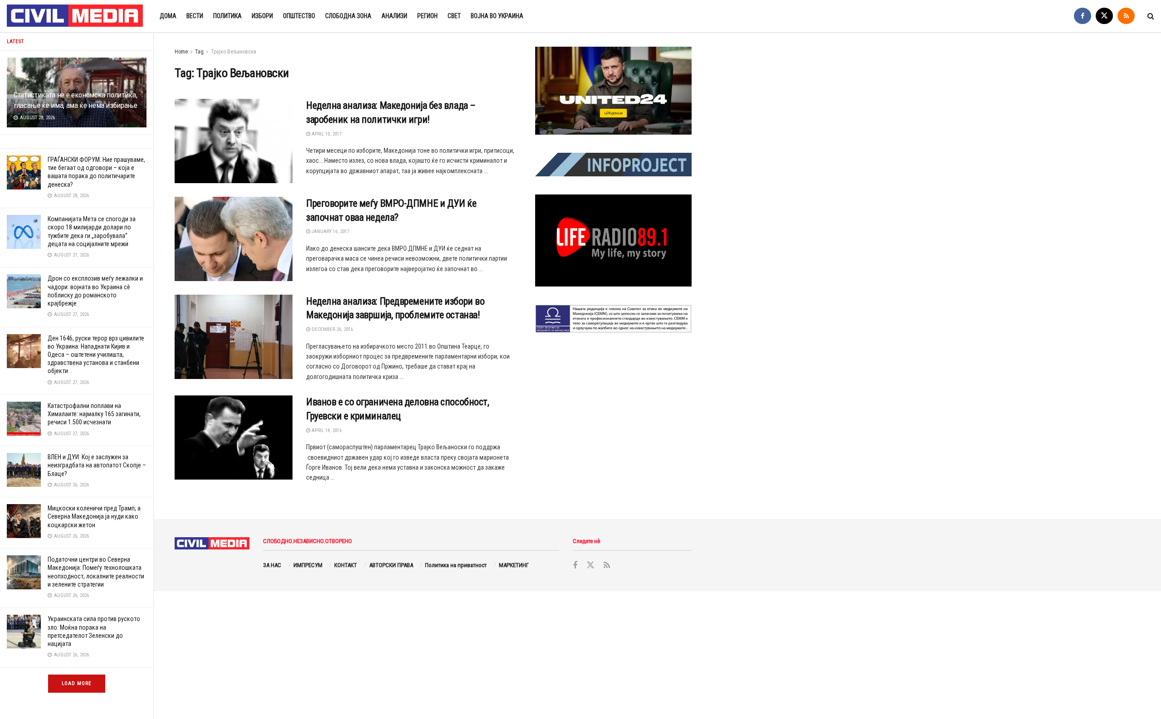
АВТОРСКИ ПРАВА (391, 565)
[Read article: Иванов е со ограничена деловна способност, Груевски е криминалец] (234, 437)
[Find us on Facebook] (1082, 16)
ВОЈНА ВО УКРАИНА (497, 15)
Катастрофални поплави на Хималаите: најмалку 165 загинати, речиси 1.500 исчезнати (94, 414)
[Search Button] (1150, 16)
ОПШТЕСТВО (299, 15)
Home (181, 52)
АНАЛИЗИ (394, 15)
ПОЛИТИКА (227, 15)
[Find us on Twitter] (1104, 16)
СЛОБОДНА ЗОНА (348, 15)
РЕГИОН (427, 15)
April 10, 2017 (325, 134)
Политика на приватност (456, 565)
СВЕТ (454, 15)
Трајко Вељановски (233, 52)
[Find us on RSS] (1126, 16)
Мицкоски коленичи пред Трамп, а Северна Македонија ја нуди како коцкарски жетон (94, 516)
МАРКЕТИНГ (514, 565)
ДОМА (168, 15)
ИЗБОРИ (262, 15)
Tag (199, 52)
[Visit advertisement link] (613, 91)
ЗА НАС (272, 565)
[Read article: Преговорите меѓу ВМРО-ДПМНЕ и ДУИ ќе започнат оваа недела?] (234, 239)
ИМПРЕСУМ (307, 565)
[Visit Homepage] (75, 16)
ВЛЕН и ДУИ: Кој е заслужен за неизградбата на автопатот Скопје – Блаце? (97, 465)
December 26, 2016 (331, 329)
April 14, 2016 (325, 430)
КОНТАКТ (345, 565)
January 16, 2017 (329, 231)
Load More (77, 683)
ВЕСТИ (194, 15)
